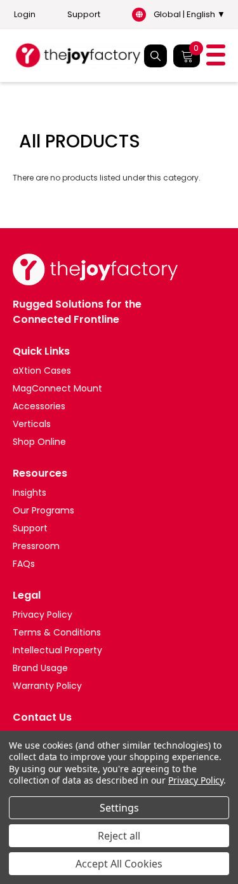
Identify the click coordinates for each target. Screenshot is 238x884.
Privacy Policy (195, 780)
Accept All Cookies (119, 864)
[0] (187, 56)
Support (83, 14)
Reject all (119, 836)
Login (25, 14)
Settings (119, 808)
